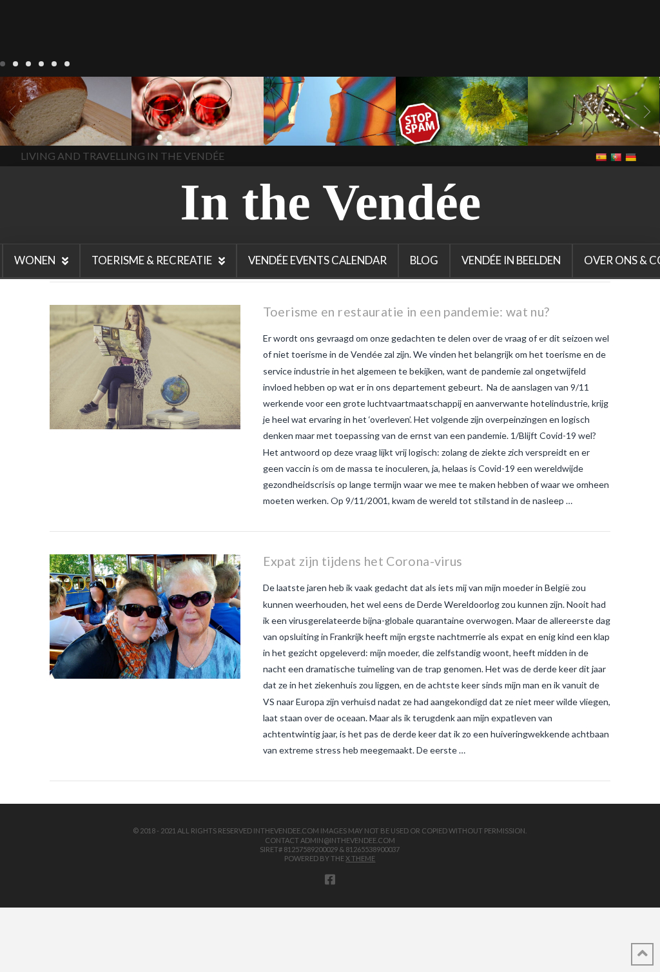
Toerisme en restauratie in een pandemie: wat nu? (406, 311)
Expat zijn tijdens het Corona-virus (363, 561)
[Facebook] (330, 879)
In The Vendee (47, 127)
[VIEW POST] (145, 367)
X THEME (360, 858)
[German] (632, 156)
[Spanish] (602, 156)
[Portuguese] (617, 156)
